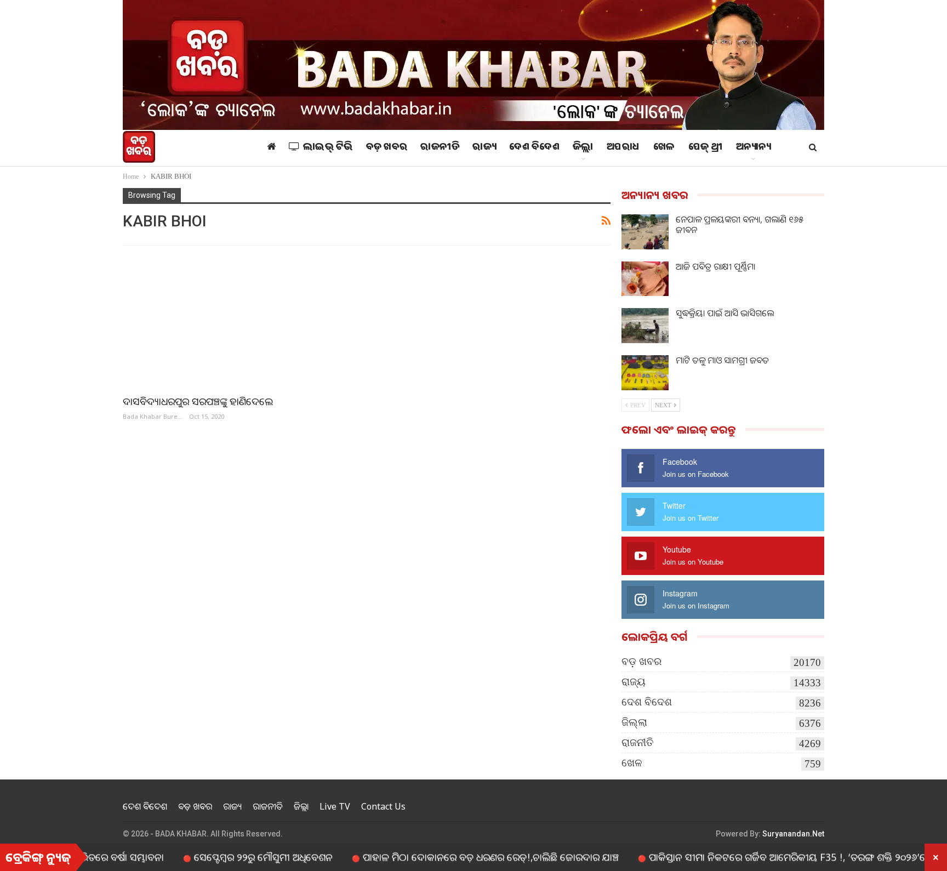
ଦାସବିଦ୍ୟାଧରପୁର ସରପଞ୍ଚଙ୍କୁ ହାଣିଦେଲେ (198, 401)
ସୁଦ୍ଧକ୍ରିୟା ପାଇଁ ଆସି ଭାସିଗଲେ (725, 313)
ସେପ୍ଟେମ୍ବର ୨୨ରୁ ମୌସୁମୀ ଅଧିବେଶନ (233, 856)
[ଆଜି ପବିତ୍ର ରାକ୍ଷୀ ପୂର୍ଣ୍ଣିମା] (645, 279)
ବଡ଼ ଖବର (387, 148)
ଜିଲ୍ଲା (583, 148)
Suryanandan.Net (793, 833)
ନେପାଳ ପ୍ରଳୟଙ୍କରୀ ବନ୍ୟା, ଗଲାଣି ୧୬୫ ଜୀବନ (739, 224)
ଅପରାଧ (623, 148)
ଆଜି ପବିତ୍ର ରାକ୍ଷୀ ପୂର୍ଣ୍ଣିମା (715, 266)
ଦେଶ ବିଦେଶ (534, 148)
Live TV (335, 806)
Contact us (383, 806)
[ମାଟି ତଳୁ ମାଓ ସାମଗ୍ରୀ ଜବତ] (645, 372)
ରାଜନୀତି (439, 148)
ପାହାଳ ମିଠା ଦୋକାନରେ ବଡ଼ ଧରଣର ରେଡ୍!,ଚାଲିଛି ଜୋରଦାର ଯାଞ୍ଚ (461, 856)
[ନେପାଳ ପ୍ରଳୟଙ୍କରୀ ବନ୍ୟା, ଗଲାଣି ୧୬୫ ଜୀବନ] (645, 231)
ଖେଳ (664, 148)
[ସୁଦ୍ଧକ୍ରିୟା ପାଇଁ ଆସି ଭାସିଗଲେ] (645, 325)
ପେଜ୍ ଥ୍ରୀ (705, 148)
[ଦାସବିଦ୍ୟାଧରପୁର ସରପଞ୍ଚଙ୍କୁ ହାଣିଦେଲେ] (240, 321)
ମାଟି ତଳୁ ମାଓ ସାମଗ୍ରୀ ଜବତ (722, 360)
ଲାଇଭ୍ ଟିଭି (328, 148)
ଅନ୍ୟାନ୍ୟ (753, 148)
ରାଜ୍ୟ (484, 148)
